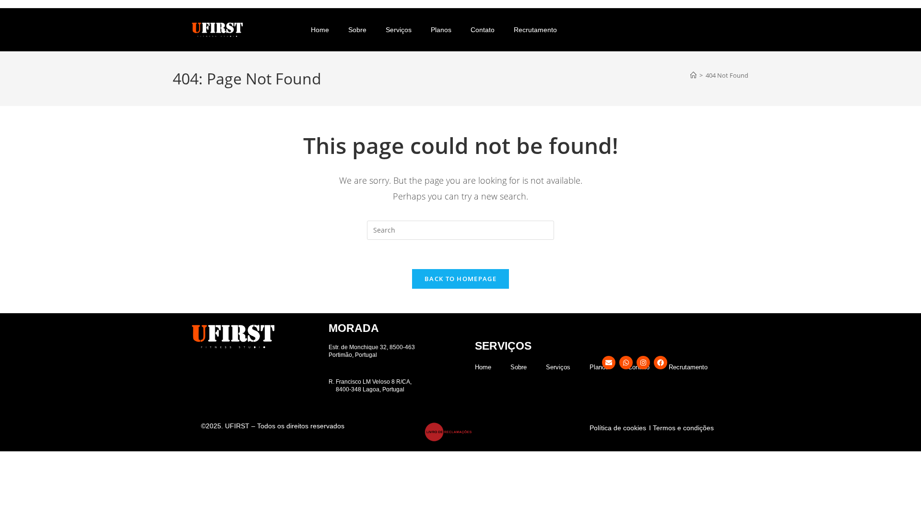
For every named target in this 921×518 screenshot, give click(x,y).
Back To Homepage (460, 278)
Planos (441, 30)
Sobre (357, 30)
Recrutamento (535, 30)
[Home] (693, 75)
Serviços (399, 30)
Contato (483, 30)
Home (320, 30)
